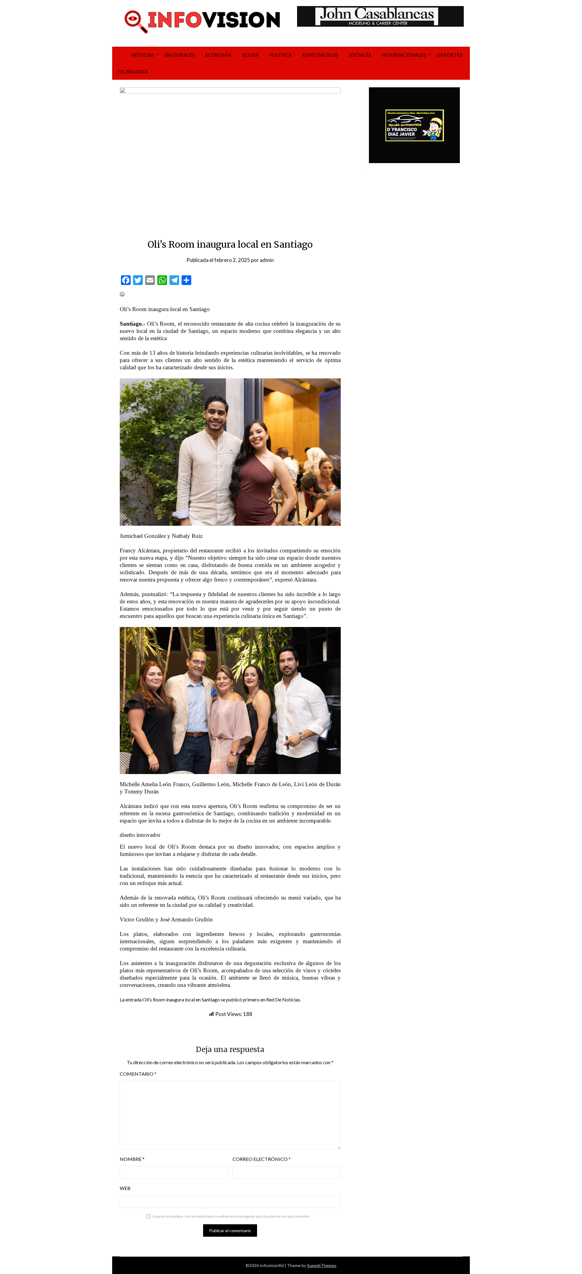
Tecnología (132, 71)
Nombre (132, 1159)
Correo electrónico (261, 1159)
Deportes (449, 55)
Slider (250, 55)
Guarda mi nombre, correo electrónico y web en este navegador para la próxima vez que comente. (231, 1216)
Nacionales (180, 55)
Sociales (360, 55)
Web (125, 1188)
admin (267, 260)
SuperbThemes (321, 1265)
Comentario (138, 1074)
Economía (218, 55)
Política (280, 55)
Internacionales (404, 55)
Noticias (143, 55)
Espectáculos (320, 55)
